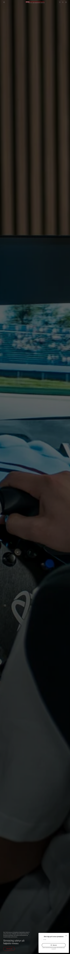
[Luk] (66, 935)
